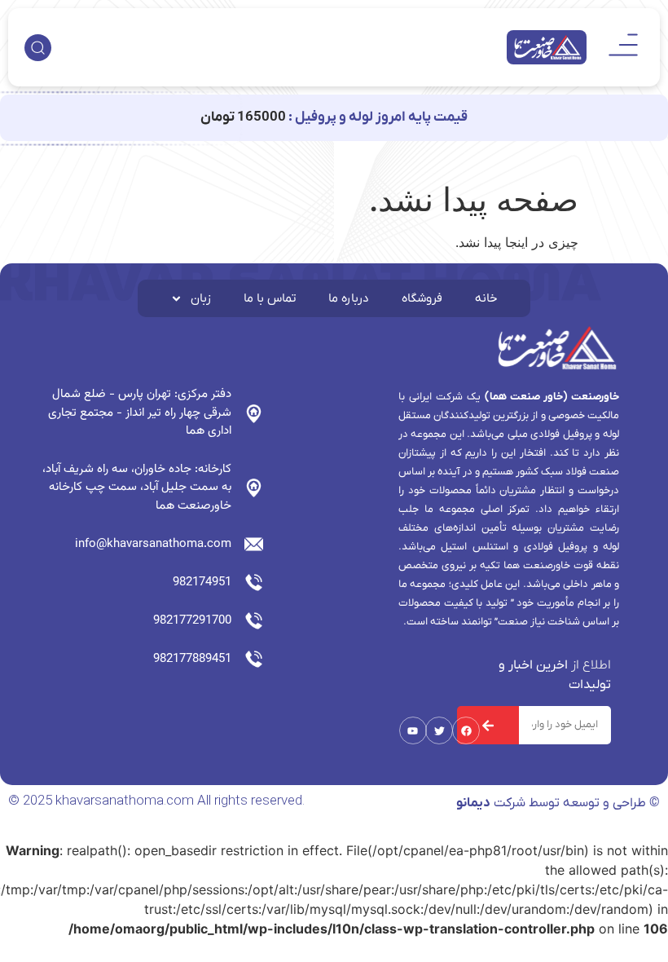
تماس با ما (270, 298)
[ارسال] (488, 725)
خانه (486, 298)
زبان (201, 298)
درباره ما (348, 298)
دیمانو (472, 803)
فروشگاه (422, 298)
